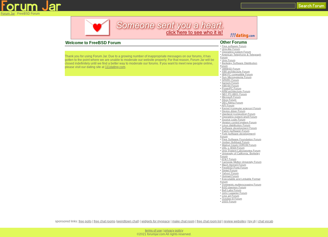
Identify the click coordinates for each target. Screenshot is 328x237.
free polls (85, 221)
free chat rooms (104, 221)
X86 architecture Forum (236, 71)
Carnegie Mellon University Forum (241, 161)
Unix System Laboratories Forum (241, 150)
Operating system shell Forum (239, 116)
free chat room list (209, 221)
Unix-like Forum (231, 49)
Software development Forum (239, 128)
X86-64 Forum (230, 85)
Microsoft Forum (231, 97)
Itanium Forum (230, 82)
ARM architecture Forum (236, 91)
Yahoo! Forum (230, 173)
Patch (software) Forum (235, 130)
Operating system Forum (236, 51)
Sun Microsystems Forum (236, 77)
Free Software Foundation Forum (241, 139)
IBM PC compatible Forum (237, 74)
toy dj (252, 221)
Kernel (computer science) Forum (241, 108)
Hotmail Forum (230, 176)
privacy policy (173, 230)
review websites (235, 221)
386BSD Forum (231, 68)
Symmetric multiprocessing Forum (241, 184)
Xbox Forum (229, 99)
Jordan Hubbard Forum (235, 142)
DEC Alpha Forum (232, 102)
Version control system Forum (239, 122)
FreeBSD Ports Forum (235, 167)
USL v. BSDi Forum (233, 147)
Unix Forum (228, 60)
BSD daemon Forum (234, 187)
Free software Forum (234, 46)
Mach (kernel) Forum (234, 164)
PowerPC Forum (231, 88)
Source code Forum (233, 119)
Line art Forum (230, 195)
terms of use (153, 230)
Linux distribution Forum (236, 125)
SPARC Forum (230, 80)
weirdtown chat (127, 221)
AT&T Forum (229, 159)
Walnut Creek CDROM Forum (239, 145)
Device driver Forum (233, 111)
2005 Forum (229, 201)
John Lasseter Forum (234, 193)
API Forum (228, 105)
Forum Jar (8, 13)
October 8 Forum (232, 198)
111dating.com (115, 67)
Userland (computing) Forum (238, 113)
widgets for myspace (155, 221)
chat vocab (265, 221)
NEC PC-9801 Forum (234, 94)
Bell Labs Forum (231, 190)
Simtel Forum (229, 170)
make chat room (183, 221)
